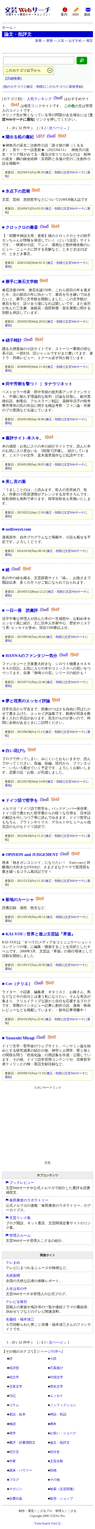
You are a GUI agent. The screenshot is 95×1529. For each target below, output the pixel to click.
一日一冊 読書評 (22, 610)
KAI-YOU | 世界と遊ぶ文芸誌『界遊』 (40, 934)
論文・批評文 (60, 1442)
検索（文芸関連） (63, 1489)
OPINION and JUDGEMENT (32, 854)
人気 (61, 40)
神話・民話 (58, 1414)
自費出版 (15, 1498)
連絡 (87, 14)
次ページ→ (58, 128)
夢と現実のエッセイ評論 (28, 700)
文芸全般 (56, 1461)
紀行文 (14, 1452)
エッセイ (56, 1396)
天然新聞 (13, 1276)
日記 (12, 1396)
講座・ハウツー (20, 1470)
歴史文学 (56, 1386)
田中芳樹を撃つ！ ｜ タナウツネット (39, 383)
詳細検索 (13, 78)
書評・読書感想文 (22, 1442)
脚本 (53, 1424)
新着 (38, 40)
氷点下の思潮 (18, 191)
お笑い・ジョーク (63, 1433)
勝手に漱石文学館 (22, 281)
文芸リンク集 (19, 1218)
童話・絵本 (17, 1414)
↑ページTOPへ (50, 1351)
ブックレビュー (21, 1183)
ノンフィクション (63, 1405)
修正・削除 (35, 86)
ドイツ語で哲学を (22, 800)
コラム (14, 1405)
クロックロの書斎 (22, 227)
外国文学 (56, 1377)
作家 (12, 1461)
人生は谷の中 (16, 1289)
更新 (49, 40)
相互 (89, 40)
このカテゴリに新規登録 (64, 86)
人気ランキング (39, 99)
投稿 (53, 1470)
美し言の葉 (16, 481)
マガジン (15, 1489)
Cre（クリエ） (19, 983)
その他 (55, 1480)
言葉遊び (56, 1368)
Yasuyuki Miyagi (20, 1038)
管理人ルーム (19, 1235)
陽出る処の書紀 (20, 136)
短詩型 (14, 1368)
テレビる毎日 (16, 1302)
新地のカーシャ (20, 899)
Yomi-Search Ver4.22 (47, 1523)
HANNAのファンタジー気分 (31, 655)
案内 (64, 14)
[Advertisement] (40, 1122)
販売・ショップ (61, 1498)
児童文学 (15, 1386)
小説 (53, 1358)
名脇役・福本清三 (20, 1319)
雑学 (12, 1433)
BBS (75, 14)
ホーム (7, 27)
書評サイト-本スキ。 (24, 438)
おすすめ (75, 40)
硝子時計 (14, 340)
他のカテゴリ (14, 86)
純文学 (14, 1377)
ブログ (14, 1480)
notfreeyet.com (18, 529)
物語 (12, 1424)
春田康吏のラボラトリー (28, 1200)
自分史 (55, 1452)
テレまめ (13, 1262)
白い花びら (16, 750)
